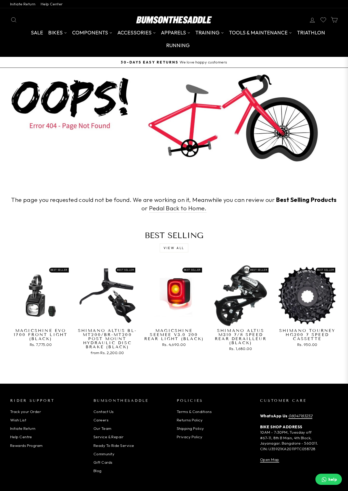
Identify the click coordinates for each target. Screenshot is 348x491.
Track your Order (25, 411)
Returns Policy (190, 420)
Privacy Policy (189, 436)
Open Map (269, 459)
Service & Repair (108, 436)
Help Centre (21, 436)
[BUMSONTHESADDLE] (174, 20)
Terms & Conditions (194, 411)
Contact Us (103, 411)
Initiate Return (23, 4)
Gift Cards (103, 462)
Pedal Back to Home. (178, 208)
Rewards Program (26, 445)
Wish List (18, 420)
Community (103, 453)
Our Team (102, 428)
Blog (97, 470)
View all (174, 248)
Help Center (52, 4)
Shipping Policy (190, 428)
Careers (101, 420)
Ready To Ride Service (113, 445)
